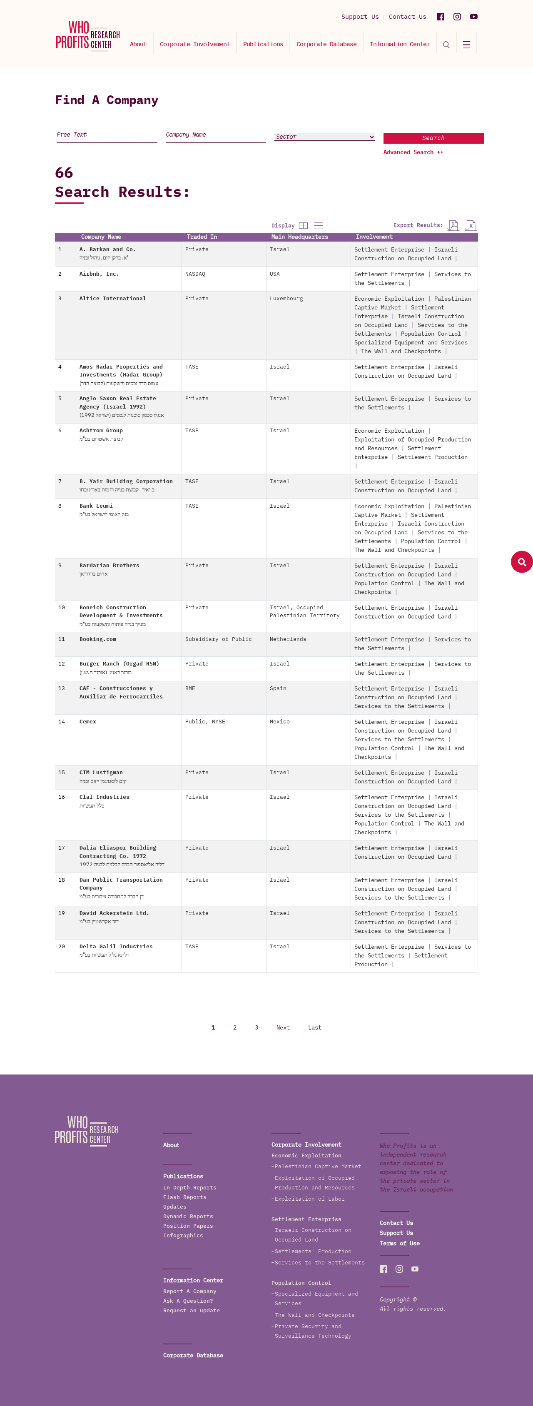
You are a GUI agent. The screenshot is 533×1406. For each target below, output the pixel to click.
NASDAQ (195, 274)
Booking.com (98, 639)
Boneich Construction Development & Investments (121, 616)
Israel (280, 249)
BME (190, 688)
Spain (278, 688)
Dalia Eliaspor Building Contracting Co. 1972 (122, 856)
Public (195, 722)
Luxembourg (286, 299)
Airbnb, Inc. (100, 274)
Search (433, 138)
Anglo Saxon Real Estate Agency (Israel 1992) (122, 407)
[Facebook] (440, 16)
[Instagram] (457, 16)
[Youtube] (474, 16)
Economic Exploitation (389, 299)
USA (275, 274)
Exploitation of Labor (310, 1199)
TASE (192, 367)
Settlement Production (433, 457)
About (138, 44)
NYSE (218, 722)
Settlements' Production (313, 1251)
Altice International (113, 299)
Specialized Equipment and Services (411, 343)
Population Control (431, 334)
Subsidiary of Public (218, 639)
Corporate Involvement (195, 44)
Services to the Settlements (399, 706)
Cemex (88, 722)
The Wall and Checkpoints (401, 351)
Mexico (280, 722)
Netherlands (288, 639)
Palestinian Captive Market (318, 1166)
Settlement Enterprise (389, 250)
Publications (263, 44)
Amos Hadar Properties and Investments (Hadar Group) (121, 375)
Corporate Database (326, 44)
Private (197, 249)
